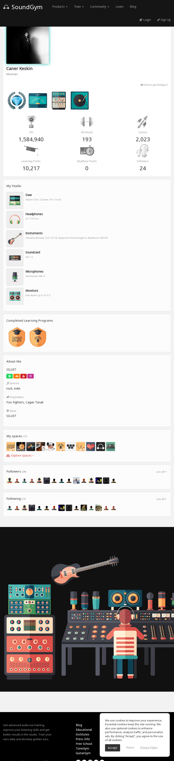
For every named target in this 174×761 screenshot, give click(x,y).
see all (160, 472)
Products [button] (59, 6)
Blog (133, 6)
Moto (12, 411)
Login (146, 20)
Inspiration (16, 397)
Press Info (83, 739)
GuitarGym (83, 753)
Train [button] (78, 6)
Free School (84, 744)
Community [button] (98, 6)
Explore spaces (21, 455)
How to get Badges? (155, 84)
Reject (130, 747)
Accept (112, 748)
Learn (119, 6)
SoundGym (26, 7)
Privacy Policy (148, 747)
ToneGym (82, 748)
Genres (14, 383)
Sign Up (165, 20)
